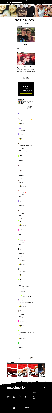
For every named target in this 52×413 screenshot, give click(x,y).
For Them (11, 0)
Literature (26, 395)
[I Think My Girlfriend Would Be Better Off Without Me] (23, 370)
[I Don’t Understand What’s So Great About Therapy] (12, 370)
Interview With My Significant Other (26, 78)
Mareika (20, 190)
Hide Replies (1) (22, 148)
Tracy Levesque (26, 99)
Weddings (14, 396)
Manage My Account (34, 392)
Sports (25, 397)
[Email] (43, 387)
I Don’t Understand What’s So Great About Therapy (12, 374)
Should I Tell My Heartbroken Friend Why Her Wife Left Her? (32, 374)
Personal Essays (8, 396)
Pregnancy (14, 408)
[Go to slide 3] (26, 378)
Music (25, 396)
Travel (13, 409)
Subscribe (44, 0)
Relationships (14, 395)
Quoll (20, 310)
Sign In (42, 0)
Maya (20, 320)
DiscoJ (20, 279)
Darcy (20, 210)
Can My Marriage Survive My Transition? (43, 375)
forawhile (20, 248)
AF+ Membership (33, 398)
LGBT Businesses (20, 395)
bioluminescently (21, 229)
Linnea (21, 170)
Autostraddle (8, 0)
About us (33, 397)
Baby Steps (8, 395)
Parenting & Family (14, 407)
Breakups (14, 397)
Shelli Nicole (21, 258)
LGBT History (20, 396)
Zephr (21, 128)
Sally (20, 133)
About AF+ (8, 397)
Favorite (25, 23)
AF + (29, 371)
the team (8, 376)
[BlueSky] (44, 387)
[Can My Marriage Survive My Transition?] (43, 370)
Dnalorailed (21, 200)
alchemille (21, 113)
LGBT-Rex (21, 155)
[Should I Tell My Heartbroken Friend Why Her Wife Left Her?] (33, 370)
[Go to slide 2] (25, 378)
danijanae (27, 108)
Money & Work (14, 406)
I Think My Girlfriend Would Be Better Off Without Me (22, 374)
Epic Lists (26, 406)
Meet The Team (33, 399)
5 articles (28, 102)
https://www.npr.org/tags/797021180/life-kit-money (25, 290)
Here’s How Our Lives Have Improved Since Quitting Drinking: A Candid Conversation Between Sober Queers (30, 107)
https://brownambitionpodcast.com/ (24, 291)
